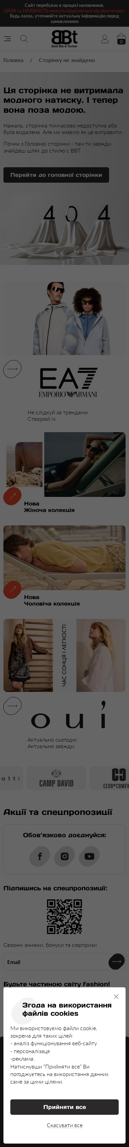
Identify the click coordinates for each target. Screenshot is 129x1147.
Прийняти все (64, 1106)
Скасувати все (65, 1125)
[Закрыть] (116, 996)
